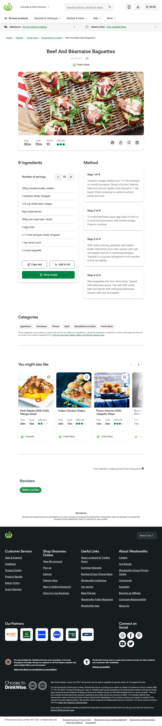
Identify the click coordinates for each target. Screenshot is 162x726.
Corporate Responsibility (132, 599)
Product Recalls (13, 576)
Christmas (42, 326)
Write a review (31, 491)
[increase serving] (71, 177)
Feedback (10, 564)
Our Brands (125, 564)
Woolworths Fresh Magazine (97, 599)
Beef (67, 326)
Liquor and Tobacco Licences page (72, 702)
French (55, 326)
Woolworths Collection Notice (142, 720)
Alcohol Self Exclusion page (62, 710)
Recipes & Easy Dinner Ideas (96, 574)
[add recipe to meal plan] (137, 142)
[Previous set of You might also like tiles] (131, 364)
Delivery (47, 574)
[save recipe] (128, 142)
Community (125, 580)
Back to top (146, 535)
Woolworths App (90, 605)
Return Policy (12, 583)
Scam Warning (13, 589)
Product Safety (13, 570)
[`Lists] (129, 7)
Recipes (19, 38)
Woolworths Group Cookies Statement (110, 720)
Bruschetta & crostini (51, 38)
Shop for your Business (56, 593)
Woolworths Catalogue (93, 580)
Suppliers (124, 586)
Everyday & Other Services (33, 7)
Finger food (32, 38)
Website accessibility (101, 667)
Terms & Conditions (74, 723)
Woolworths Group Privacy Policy (77, 720)
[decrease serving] (58, 177)
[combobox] (89, 7)
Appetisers (25, 326)
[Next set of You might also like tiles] (138, 364)
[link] (81, 58)
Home (9, 38)
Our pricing (87, 586)
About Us (124, 605)
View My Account (52, 561)
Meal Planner (88, 593)
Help (95, 18)
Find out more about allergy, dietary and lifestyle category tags (78, 335)
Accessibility (91, 723)
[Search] (109, 6)
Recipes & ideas (75, 18)
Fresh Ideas (83, 64)
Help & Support (13, 557)
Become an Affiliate (130, 593)
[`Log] (138, 7)
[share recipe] (120, 142)
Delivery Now (50, 580)
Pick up (47, 567)
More (110, 18)
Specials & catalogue (46, 18)
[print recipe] (112, 142)
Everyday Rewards (91, 567)
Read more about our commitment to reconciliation (35, 669)
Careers (123, 557)
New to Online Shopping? (57, 586)
